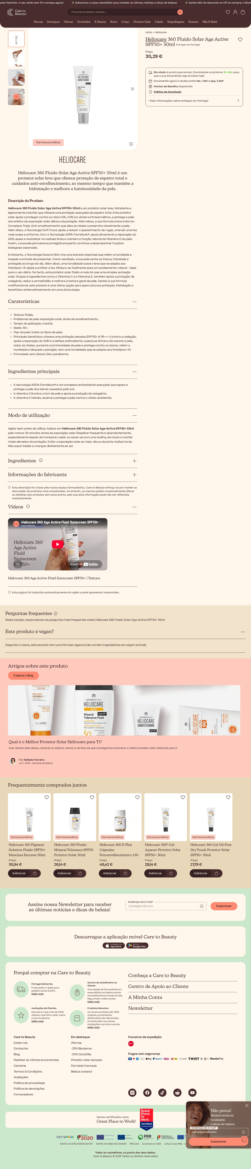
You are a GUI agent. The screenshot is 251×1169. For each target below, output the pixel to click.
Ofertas (68, 22)
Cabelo (159, 22)
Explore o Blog (23, 676)
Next (132, 89)
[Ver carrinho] (243, 12)
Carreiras (20, 1066)
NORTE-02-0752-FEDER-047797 (76, 1143)
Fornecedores (23, 1094)
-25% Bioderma (81, 1049)
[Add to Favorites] (240, 39)
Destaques (53, 22)
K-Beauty (100, 22)
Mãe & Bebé (210, 22)
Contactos (21, 1049)
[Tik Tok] (162, 1093)
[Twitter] (177, 1093)
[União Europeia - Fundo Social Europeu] (105, 1138)
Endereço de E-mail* (140, 902)
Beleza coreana (81, 1072)
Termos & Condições (28, 1072)
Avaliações (21, 1077)
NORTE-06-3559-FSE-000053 (111, 1143)
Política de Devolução (167, 92)
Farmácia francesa (84, 1066)
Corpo (125, 22)
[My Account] (235, 12)
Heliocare (155, 39)
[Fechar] (247, 1105)
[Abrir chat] (244, 1140)
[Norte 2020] (65, 1138)
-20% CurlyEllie (81, 1054)
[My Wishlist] (228, 12)
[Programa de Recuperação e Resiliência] (145, 1138)
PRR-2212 (134, 1143)
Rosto (113, 22)
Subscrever (224, 906)
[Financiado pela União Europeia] (186, 1138)
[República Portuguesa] (166, 1138)
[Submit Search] (180, 12)
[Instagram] (132, 1093)
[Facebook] (147, 1093)
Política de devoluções (29, 1089)
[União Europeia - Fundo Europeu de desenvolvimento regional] (125, 1138)
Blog (17, 1054)
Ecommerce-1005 (151, 1143)
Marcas (38, 22)
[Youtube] (192, 1093)
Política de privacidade (29, 1083)
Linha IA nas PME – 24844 (177, 1143)
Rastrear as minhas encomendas (36, 1060)
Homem (193, 22)
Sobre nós (21, 1043)
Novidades (83, 22)
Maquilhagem (175, 22)
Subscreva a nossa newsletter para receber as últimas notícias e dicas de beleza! (126, 3)
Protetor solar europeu (86, 1060)
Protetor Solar (142, 22)
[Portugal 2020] (85, 1138)
